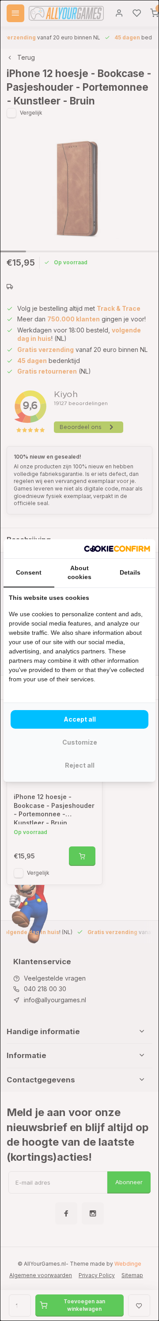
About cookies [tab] (79, 572)
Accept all (80, 719)
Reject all (80, 765)
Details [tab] (130, 572)
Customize (79, 742)
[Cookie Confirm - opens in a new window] (117, 549)
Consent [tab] (29, 572)
